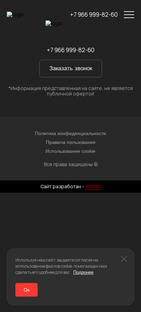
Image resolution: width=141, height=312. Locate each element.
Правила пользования (70, 142)
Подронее (83, 272)
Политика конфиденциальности (70, 133)
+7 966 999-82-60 (94, 15)
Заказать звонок (70, 68)
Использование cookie (70, 151)
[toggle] (129, 15)
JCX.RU (93, 186)
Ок (26, 290)
